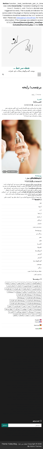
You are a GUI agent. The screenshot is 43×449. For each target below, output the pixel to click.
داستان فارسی (37, 289)
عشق (10, 306)
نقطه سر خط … (21, 68)
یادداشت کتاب (38, 274)
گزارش (40, 254)
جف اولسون (37, 286)
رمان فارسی (32, 292)
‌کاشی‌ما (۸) (37, 102)
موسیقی (39, 264)
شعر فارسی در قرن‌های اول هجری (32, 192)
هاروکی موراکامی (21, 312)
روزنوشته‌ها (38, 176)
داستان (40, 223)
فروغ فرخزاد (37, 309)
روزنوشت (18, 292)
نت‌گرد (40, 268)
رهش (24, 292)
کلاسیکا (40, 247)
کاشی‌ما (39, 99)
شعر (40, 237)
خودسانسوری (28, 286)
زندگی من (39, 234)
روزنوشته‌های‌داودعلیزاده (34, 303)
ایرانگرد (39, 220)
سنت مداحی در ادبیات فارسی (33, 185)
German (37, 325)
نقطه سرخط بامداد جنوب (35, 271)
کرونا (27, 315)
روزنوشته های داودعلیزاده (34, 297)
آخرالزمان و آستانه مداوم (35, 195)
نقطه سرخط (9, 309)
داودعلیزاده (37, 105)
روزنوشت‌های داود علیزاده (18, 303)
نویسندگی (31, 312)
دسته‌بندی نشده (37, 227)
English (37, 320)
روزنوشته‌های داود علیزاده (17, 300)
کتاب (32, 315)
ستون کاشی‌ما (37, 306)
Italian (38, 329)
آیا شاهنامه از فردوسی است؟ (34, 181)
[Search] (3, 74)
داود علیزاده (17, 289)
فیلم (40, 241)
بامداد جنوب (21, 283)
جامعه (7, 283)
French (37, 322)
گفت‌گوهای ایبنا (37, 261)
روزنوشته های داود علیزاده (24, 295)
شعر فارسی (17, 306)
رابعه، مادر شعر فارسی (35, 188)
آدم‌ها (40, 207)
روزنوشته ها (37, 295)
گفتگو (15, 315)
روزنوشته (10, 292)
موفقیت (24, 309)
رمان (39, 292)
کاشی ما (11, 312)
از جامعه (39, 217)
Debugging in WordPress (26, 18)
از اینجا (40, 213)
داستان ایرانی (11, 286)
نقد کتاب (17, 309)
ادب (40, 210)
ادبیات (28, 283)
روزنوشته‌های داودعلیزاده (34, 300)
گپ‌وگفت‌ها (38, 251)
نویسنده (38, 312)
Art (41, 203)
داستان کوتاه (26, 289)
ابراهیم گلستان (36, 283)
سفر (29, 306)
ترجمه (13, 283)
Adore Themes (36, 446)
